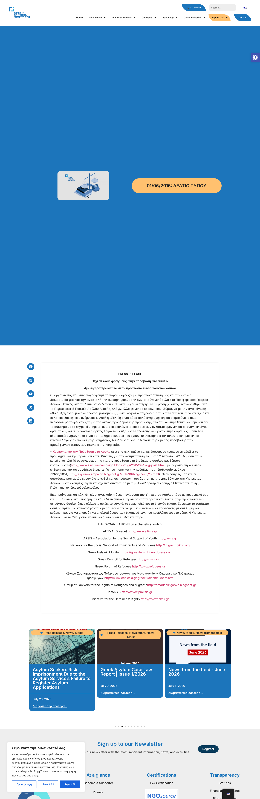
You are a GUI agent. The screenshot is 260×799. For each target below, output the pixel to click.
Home (79, 17)
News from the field (209, 632)
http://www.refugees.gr (148, 566)
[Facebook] (30, 366)
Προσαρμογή (24, 784)
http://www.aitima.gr (142, 531)
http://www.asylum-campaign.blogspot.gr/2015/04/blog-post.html (117, 465)
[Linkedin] (30, 420)
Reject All (48, 784)
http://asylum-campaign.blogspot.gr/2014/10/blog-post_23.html (114, 474)
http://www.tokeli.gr (155, 599)
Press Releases (54, 632)
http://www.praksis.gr (137, 592)
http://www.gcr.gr (150, 559)
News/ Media (74, 632)
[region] (46, 767)
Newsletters (137, 632)
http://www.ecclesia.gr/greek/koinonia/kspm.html (139, 578)
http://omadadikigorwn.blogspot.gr (171, 585)
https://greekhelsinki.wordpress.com (146, 552)
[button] (255, 57)
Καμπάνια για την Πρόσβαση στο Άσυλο (81, 451)
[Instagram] (30, 380)
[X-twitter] (30, 407)
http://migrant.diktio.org (173, 545)
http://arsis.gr (167, 538)
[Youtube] (30, 393)
